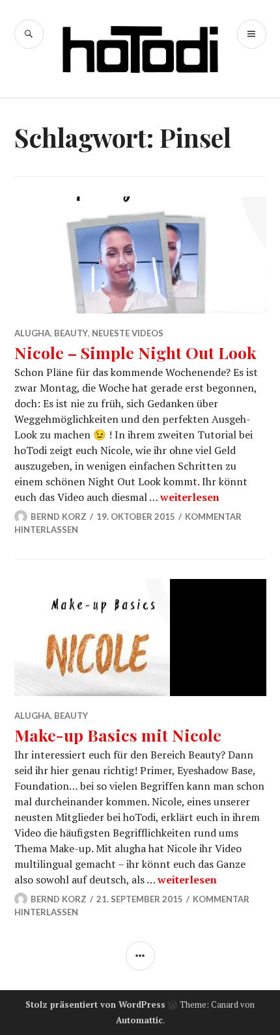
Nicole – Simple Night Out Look (135, 352)
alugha (32, 333)
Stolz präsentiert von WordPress (95, 1004)
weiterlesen (189, 497)
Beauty (71, 333)
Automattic (139, 1020)
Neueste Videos (127, 333)
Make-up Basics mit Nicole (117, 735)
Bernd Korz (59, 516)
